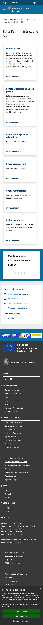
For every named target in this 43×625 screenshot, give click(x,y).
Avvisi (7, 497)
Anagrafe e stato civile (13, 422)
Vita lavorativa (10, 429)
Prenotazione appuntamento (15, 552)
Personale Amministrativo (15, 408)
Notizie (7, 490)
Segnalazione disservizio (14, 556)
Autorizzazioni (10, 476)
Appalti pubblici (11, 436)
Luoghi (7, 507)
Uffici (7, 397)
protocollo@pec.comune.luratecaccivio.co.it (22, 539)
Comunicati (9, 494)
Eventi (7, 511)
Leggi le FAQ (9, 559)
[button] (21, 621)
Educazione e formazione (14, 458)
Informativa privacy (12, 581)
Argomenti (14, 19)
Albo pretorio (10, 577)
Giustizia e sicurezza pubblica (16, 461)
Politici (7, 404)
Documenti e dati (11, 411)
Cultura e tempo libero (13, 426)
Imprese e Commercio (13, 433)
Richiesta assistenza (12, 563)
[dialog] (21, 605)
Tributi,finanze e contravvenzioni (17, 465)
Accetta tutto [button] (21, 611)
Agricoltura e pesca (12, 479)
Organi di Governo (12, 390)
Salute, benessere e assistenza (16, 472)
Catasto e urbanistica (13, 440)
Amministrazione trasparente (16, 574)
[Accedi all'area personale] (34, 2)
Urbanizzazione (27, 19)
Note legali (9, 584)
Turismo (8, 443)
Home (5, 19)
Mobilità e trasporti (12, 447)
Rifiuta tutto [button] (21, 616)
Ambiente (8, 468)
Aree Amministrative (13, 393)
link (9, 606)
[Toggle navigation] (4, 9)
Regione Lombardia (10, 2)
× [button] (40, 589)
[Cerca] (38, 9)
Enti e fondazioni (11, 400)
